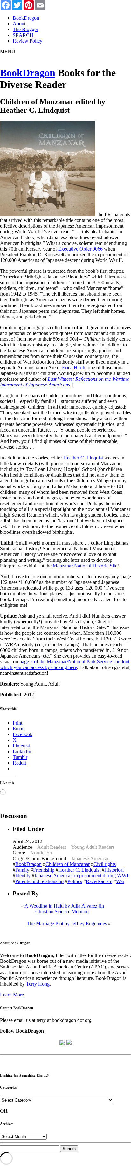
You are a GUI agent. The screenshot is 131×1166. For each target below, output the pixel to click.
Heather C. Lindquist (79, 870)
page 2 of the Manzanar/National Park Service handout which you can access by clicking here (64, 664)
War (120, 881)
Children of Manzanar (67, 864)
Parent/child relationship (39, 881)
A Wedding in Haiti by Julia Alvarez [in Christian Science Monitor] (64, 908)
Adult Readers (51, 847)
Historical (114, 870)
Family (22, 870)
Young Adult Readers (92, 847)
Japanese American (90, 858)
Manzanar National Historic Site (85, 565)
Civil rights (104, 864)
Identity (23, 875)
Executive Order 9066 (80, 248)
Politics (74, 881)
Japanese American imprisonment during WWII (82, 875)
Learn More (12, 994)
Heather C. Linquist (83, 457)
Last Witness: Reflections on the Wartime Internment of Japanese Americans (64, 381)
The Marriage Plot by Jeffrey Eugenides (67, 923)
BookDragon (27, 72)
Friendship (43, 870)
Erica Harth (73, 367)
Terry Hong (38, 984)
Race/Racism (99, 881)
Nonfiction (41, 852)
